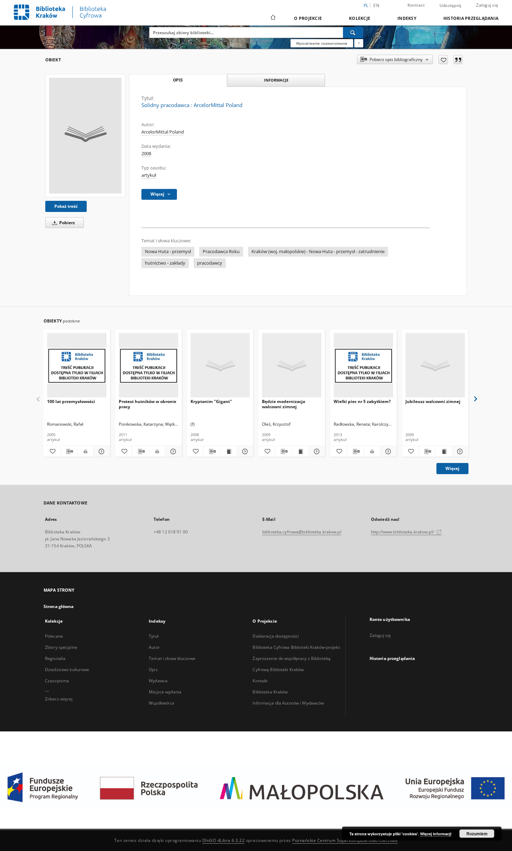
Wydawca (158, 681)
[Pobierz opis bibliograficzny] (69, 451)
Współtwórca (161, 703)
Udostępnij (450, 5)
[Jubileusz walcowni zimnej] (435, 365)
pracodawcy (209, 263)
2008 (146, 154)
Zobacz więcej (59, 699)
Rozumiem (477, 833)
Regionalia (55, 658)
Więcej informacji (435, 833)
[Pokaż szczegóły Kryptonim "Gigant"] (244, 451)
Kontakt (260, 681)
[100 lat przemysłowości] (76, 365)
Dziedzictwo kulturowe (67, 670)
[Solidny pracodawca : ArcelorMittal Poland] (85, 135)
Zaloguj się (487, 5)
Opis (153, 670)
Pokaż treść (66, 206)
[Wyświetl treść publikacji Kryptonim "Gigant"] (228, 451)
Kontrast (416, 5)
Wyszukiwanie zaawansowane (322, 43)
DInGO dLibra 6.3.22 (223, 840)
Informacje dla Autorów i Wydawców (288, 703)
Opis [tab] (178, 80)
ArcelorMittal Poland (162, 132)
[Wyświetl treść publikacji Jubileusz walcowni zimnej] (443, 451)
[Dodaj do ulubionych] (443, 59)
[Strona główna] (272, 18)
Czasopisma (57, 681)
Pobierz (66, 223)
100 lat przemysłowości (71, 401)
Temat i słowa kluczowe (172, 658)
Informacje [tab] (276, 80)
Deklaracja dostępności (276, 636)
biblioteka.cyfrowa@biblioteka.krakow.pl (301, 532)
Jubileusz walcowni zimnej (432, 401)
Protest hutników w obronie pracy (147, 403)
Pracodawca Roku (221, 251)
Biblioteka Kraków (270, 692)
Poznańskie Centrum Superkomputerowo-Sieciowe (345, 840)
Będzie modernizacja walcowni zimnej (283, 403)
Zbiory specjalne (61, 647)
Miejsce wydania (165, 692)
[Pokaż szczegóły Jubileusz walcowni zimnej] (459, 451)
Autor (154, 647)
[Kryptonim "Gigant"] (220, 365)
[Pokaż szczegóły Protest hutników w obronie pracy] (172, 451)
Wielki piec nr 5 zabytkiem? (362, 401)
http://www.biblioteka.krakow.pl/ (403, 532)
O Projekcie (308, 18)
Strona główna (59, 606)
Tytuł (153, 636)
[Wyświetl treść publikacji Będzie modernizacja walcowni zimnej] (300, 451)
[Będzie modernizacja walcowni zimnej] (291, 365)
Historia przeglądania (470, 18)
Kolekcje (359, 18)
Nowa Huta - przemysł (168, 251)
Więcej (452, 468)
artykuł (148, 175)
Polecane (54, 636)
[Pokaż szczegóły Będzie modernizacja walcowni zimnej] (316, 451)
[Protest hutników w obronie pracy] (148, 365)
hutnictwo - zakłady (165, 263)
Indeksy (406, 18)
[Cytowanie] (458, 59)
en (376, 5)
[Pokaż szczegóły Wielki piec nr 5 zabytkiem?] (387, 451)
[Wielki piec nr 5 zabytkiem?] (363, 365)
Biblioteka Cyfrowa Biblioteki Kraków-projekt (296, 647)
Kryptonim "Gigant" (211, 401)
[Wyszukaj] (353, 32)
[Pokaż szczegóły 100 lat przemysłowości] (100, 451)
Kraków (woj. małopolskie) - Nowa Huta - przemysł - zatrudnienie (318, 251)
